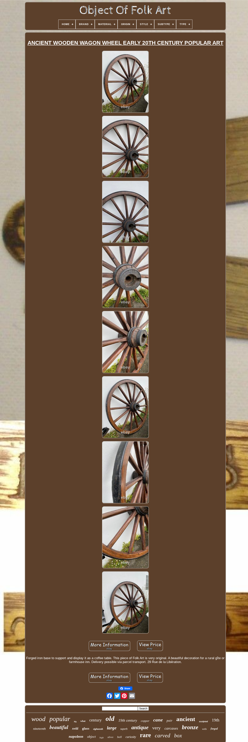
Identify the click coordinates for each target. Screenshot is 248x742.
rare (145, 735)
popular (59, 718)
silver (110, 737)
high (102, 737)
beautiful (59, 727)
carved (162, 735)
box (178, 736)
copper (145, 720)
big (75, 721)
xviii (75, 728)
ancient (185, 719)
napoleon (76, 736)
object (91, 737)
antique (139, 727)
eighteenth (98, 729)
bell (119, 737)
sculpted (203, 721)
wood (38, 718)
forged (214, 729)
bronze (190, 727)
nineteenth (39, 728)
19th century (127, 720)
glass (85, 728)
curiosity (131, 737)
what (82, 721)
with (204, 728)
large (111, 728)
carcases (171, 728)
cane (158, 719)
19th (215, 720)
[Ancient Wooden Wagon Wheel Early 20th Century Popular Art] (125, 82)
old (110, 718)
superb (123, 728)
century (95, 720)
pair (169, 720)
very (156, 727)
